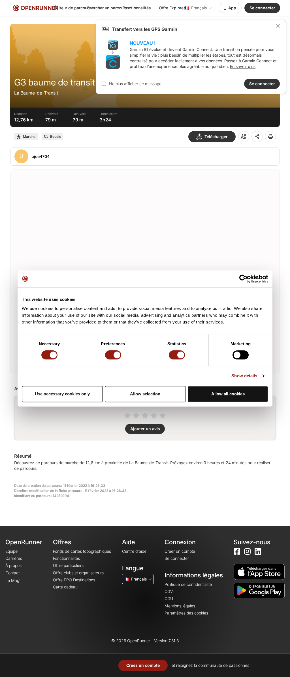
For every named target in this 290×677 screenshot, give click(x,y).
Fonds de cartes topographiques (82, 551)
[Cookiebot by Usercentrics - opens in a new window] (243, 279)
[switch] (113, 354)
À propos (13, 565)
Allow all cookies (228, 393)
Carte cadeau (65, 586)
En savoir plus (242, 66)
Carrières (13, 558)
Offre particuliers (68, 565)
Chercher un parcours (107, 7)
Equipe (11, 551)
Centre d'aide (134, 551)
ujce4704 (40, 156)
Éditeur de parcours (72, 7)
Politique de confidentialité (188, 584)
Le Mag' (12, 580)
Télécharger (216, 136)
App (232, 7)
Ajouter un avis (145, 428)
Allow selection (145, 393)
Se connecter (262, 7)
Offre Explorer (172, 7)
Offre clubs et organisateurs (78, 572)
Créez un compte (143, 665)
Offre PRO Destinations (74, 579)
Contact (12, 572)
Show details (244, 375)
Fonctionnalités (136, 7)
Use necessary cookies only (62, 393)
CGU (169, 598)
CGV (169, 591)
